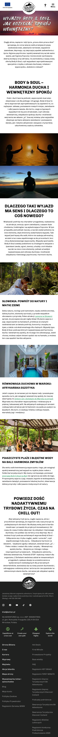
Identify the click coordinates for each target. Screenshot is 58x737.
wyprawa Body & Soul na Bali (14, 476)
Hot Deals (36, 645)
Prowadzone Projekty (41, 654)
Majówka (6, 664)
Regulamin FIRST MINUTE (43, 674)
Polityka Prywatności (11, 701)
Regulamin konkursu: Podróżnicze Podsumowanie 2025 (41, 730)
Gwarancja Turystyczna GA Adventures (44, 705)
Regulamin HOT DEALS (42, 669)
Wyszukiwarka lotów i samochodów (11, 680)
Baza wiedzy (37, 659)
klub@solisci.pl (8, 612)
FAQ (34, 664)
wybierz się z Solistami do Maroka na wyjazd (33, 399)
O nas (4, 649)
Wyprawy (6, 659)
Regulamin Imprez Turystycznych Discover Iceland (42, 692)
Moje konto (7, 691)
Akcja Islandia (8, 669)
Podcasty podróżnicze (41, 700)
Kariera (5, 654)
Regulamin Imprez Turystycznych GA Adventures (40, 682)
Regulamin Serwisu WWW (13, 706)
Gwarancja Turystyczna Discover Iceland (42, 713)
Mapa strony (7, 674)
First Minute (37, 649)
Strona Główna (8, 645)
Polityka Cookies (9, 696)
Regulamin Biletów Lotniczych (40, 721)
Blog (4, 687)
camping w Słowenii (43, 316)
